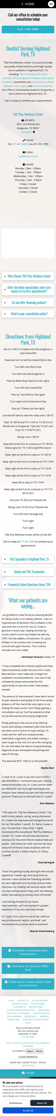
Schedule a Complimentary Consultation (30, 952)
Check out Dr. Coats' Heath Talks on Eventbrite (30, 983)
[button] (51, 4)
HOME (30, 1073)
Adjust (30, 1051)
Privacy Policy (13, 1043)
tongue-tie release (29, 78)
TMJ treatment (27, 74)
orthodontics (39, 82)
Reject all (42, 1103)
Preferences (15, 1103)
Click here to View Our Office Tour (30, 968)
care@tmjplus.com (28, 156)
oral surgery (20, 86)
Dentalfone (28, 1065)
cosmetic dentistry (42, 86)
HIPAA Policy (29, 1043)
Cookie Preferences (28, 1057)
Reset (39, 1051)
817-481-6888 (29, 29)
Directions (26, 132)
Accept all (28, 1110)
